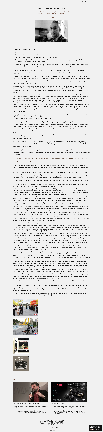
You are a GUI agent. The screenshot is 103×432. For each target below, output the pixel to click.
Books (82, 1)
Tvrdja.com (58, 427)
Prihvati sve (92, 429)
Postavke (98, 429)
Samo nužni (96, 429)
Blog (86, 1)
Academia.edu (45, 427)
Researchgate (52, 427)
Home (78, 1)
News (94, 1)
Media (89, 1)
